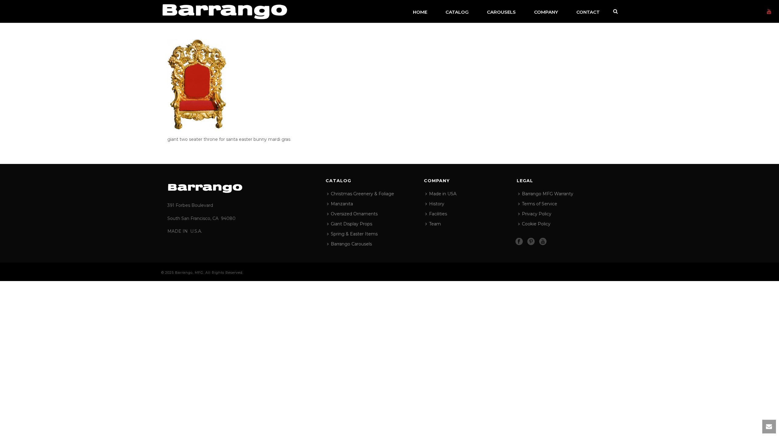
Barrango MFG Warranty (547, 193)
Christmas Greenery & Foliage (362, 193)
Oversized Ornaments (354, 214)
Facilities (438, 214)
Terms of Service (539, 204)
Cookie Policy (536, 224)
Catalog (457, 12)
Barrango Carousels (351, 244)
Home (420, 12)
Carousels (501, 12)
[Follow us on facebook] (519, 242)
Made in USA (442, 193)
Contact (588, 12)
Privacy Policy (536, 214)
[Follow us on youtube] (543, 242)
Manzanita (342, 204)
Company (546, 12)
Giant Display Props (351, 224)
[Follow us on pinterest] (531, 242)
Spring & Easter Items (354, 234)
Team (435, 224)
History (436, 204)
